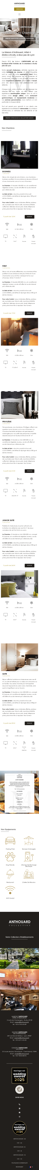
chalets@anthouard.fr (22, 1053)
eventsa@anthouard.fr (21, 1038)
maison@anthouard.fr (22, 1022)
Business (6, 172)
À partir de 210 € (9, 471)
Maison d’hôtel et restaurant (19, 1017)
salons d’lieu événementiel (19, 1033)
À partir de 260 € (9, 565)
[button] (19, 14)
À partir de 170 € (9, 313)
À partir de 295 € (9, 723)
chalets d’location (19, 1048)
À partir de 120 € (9, 216)
